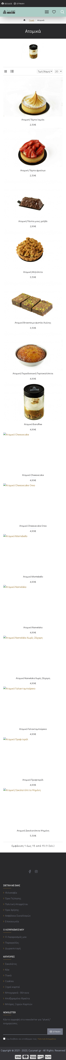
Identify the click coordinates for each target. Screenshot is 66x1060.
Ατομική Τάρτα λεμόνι (32, 119)
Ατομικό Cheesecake (33, 474)
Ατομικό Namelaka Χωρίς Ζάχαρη (33, 678)
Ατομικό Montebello (33, 576)
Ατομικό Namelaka (32, 627)
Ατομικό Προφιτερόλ (32, 779)
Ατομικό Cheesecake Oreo (33, 525)
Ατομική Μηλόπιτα (33, 271)
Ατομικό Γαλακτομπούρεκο (33, 728)
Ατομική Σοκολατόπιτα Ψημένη (33, 830)
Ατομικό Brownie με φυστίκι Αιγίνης (33, 322)
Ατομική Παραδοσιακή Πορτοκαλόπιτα (33, 373)
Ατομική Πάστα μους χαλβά (32, 221)
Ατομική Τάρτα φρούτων (32, 170)
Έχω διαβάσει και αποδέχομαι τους (31, 1038)
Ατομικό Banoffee (33, 424)
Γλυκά (31, 20)
